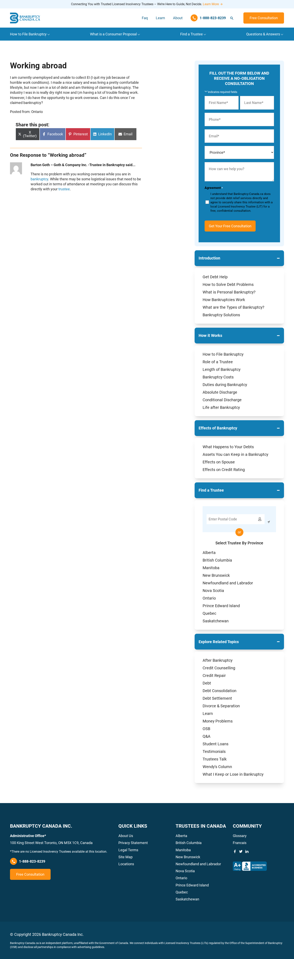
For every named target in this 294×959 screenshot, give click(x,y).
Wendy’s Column (217, 766)
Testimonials (214, 751)
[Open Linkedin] (247, 851)
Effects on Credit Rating (224, 469)
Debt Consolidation (219, 690)
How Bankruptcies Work (224, 299)
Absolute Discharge (220, 392)
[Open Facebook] (235, 851)
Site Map (125, 857)
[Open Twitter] (241, 851)
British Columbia (217, 560)
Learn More (211, 4)
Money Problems (218, 721)
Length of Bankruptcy (221, 369)
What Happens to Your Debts (228, 446)
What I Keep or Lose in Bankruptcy (233, 774)
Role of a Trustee (218, 361)
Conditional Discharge (222, 399)
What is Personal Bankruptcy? (229, 292)
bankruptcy (39, 179)
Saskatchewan (216, 621)
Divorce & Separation (221, 706)
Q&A (206, 736)
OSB (206, 728)
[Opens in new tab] (250, 866)
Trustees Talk (215, 759)
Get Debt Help (215, 276)
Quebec (209, 613)
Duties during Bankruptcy (225, 384)
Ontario (209, 598)
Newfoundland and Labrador (228, 583)
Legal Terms (128, 850)
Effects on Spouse (219, 462)
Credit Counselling (219, 668)
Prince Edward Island (221, 605)
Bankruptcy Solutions (221, 314)
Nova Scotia (213, 590)
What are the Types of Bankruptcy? (233, 307)
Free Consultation (264, 18)
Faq (145, 18)
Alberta (209, 552)
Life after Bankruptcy (221, 407)
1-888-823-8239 (32, 861)
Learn (160, 18)
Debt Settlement (217, 698)
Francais (239, 843)
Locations (126, 864)
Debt (207, 683)
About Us (125, 836)
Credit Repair (214, 675)
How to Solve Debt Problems (228, 284)
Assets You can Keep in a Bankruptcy (235, 454)
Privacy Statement (133, 843)
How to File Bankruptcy (223, 354)
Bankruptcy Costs (218, 377)
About (178, 18)
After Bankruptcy (217, 660)
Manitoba (211, 567)
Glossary (240, 836)
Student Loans (215, 743)
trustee (64, 189)
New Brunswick (216, 575)
